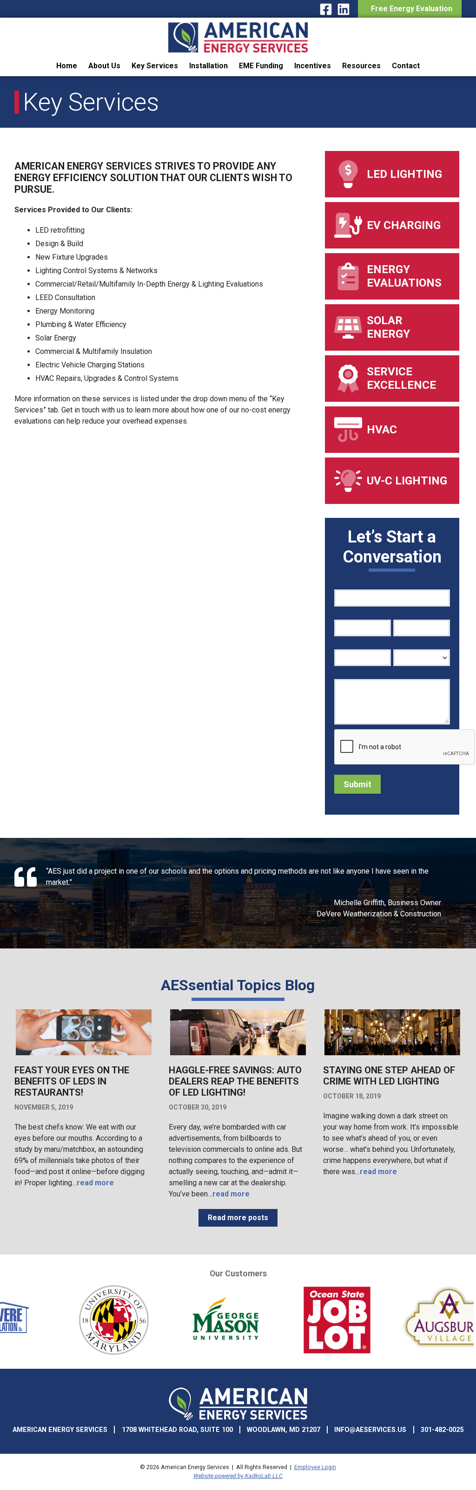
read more (95, 1182)
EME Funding (261, 65)
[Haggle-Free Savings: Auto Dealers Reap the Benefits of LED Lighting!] (238, 1054)
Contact (406, 65)
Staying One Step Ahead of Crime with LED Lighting (389, 1076)
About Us (104, 65)
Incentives (312, 65)
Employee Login (315, 1467)
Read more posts (238, 1217)
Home (66, 65)
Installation (208, 65)
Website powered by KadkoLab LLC (238, 1475)
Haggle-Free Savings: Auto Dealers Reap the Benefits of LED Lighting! (235, 1081)
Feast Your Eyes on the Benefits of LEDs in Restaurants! (71, 1081)
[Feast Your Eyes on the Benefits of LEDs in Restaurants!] (83, 1054)
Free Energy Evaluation (409, 8)
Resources (361, 65)
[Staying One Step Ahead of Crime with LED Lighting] (392, 1054)
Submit (357, 784)
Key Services (155, 65)
